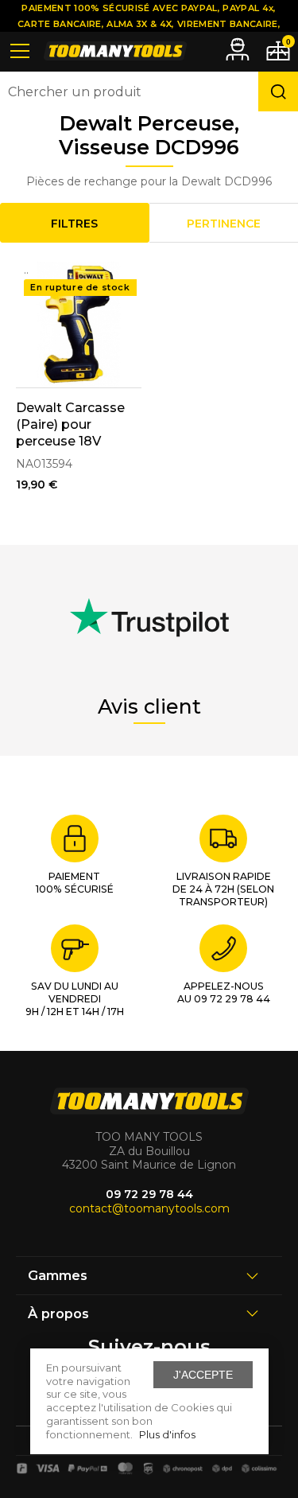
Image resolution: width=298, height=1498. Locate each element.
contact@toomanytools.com (149, 1208)
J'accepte (203, 1374)
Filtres (74, 223)
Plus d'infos (167, 1434)
